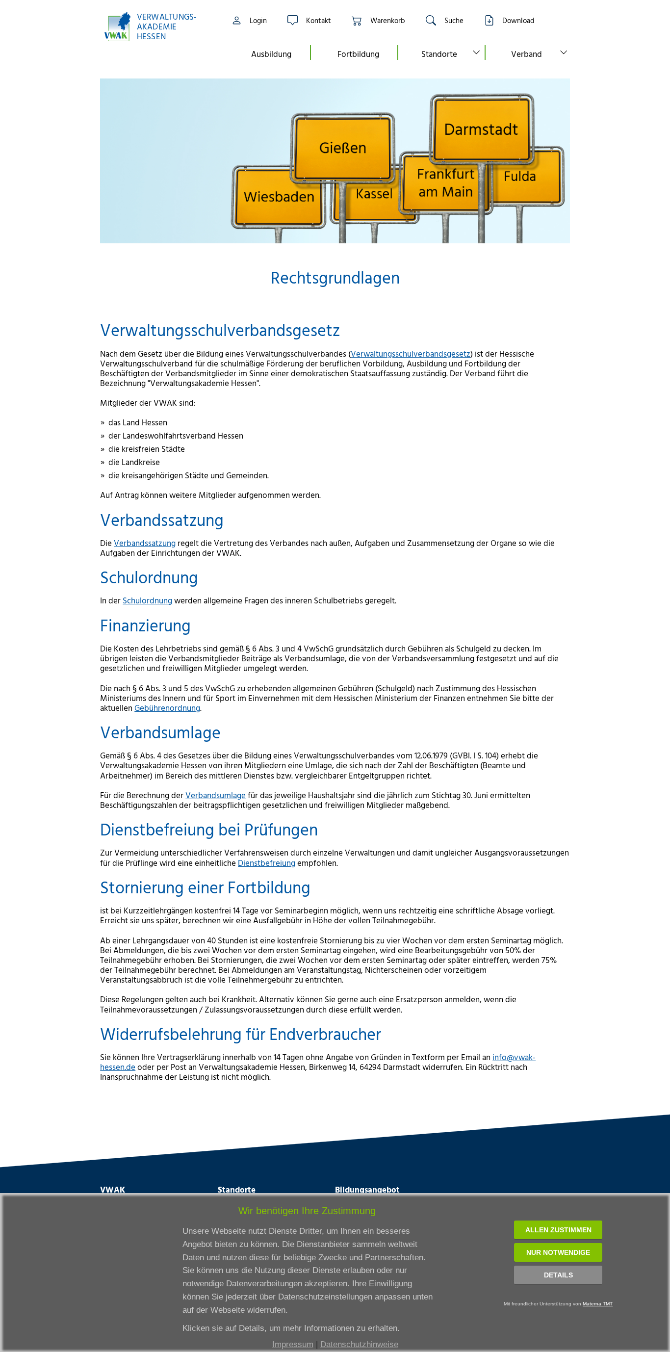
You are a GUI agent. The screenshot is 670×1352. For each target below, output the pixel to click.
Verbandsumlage (215, 795)
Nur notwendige (558, 1252)
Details (558, 1275)
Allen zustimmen (558, 1230)
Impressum (292, 1344)
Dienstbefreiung (266, 863)
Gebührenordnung (167, 708)
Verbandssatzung (145, 543)
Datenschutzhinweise (359, 1344)
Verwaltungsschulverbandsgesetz (410, 353)
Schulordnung (147, 600)
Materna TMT (598, 1303)
